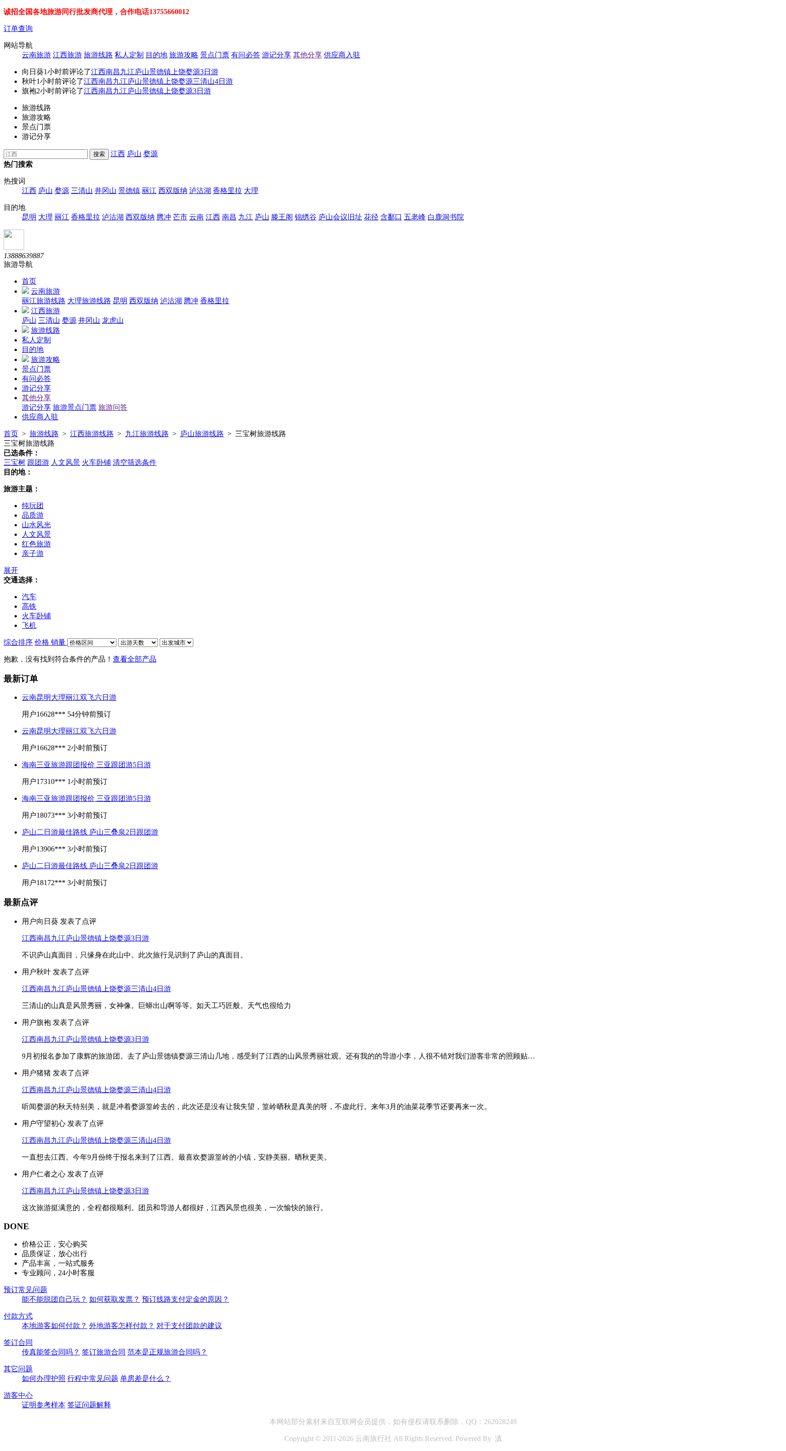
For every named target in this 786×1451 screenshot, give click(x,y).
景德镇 (129, 190)
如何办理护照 (44, 1378)
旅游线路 (98, 55)
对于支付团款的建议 (189, 1325)
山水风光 (36, 525)
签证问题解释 (89, 1405)
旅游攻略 (183, 55)
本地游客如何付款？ (54, 1325)
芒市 (180, 217)
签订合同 (18, 1342)
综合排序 (18, 642)
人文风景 (65, 462)
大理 (251, 190)
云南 (196, 217)
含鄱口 (391, 217)
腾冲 (163, 217)
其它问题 (18, 1369)
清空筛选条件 (134, 462)
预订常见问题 (25, 1289)
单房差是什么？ (145, 1378)
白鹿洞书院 (446, 217)
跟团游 (38, 462)
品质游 (33, 515)
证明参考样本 (44, 1405)
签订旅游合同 (104, 1352)
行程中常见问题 (92, 1378)
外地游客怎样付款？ (122, 1325)
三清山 (82, 190)
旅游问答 (112, 407)
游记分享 (276, 55)
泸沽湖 (200, 190)
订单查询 (18, 28)
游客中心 (18, 1395)
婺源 (150, 154)
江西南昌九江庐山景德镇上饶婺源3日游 (154, 72)
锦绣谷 (306, 217)
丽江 (149, 190)
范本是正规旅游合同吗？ (167, 1352)
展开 (11, 570)
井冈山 (105, 190)
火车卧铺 (96, 462)
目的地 (156, 55)
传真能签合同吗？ (51, 1352)
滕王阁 (282, 217)
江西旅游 (67, 55)
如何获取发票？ (114, 1299)
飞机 (29, 625)
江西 (118, 154)
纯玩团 (33, 505)
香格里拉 (227, 190)
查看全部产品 (134, 659)
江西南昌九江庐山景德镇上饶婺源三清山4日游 (158, 81)
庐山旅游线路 (202, 434)
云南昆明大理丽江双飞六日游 (69, 697)
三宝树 (14, 462)
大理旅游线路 (89, 301)
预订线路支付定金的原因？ (185, 1299)
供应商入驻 (342, 55)
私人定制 (129, 55)
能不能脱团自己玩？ (54, 1299)
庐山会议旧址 (340, 217)
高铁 (29, 606)
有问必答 (245, 55)
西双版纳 (172, 190)
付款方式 (18, 1316)
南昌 (229, 217)
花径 (371, 217)
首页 (29, 281)
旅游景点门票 (74, 407)
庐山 (134, 154)
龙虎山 (113, 320)
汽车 (29, 597)
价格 (43, 642)
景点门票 (214, 55)
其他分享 (307, 55)
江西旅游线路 (92, 434)
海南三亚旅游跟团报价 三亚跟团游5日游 (86, 765)
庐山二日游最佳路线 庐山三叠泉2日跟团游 (90, 832)
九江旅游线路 (147, 434)
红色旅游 (36, 544)
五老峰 (415, 217)
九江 (245, 217)
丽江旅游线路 (44, 301)
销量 (59, 642)
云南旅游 (36, 55)
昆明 (29, 217)
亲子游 (33, 553)
